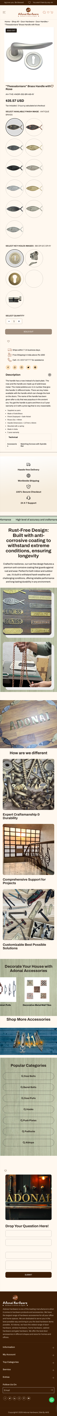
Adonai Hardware (30, 1412)
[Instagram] (19, 1398)
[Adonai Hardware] (28, 12)
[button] (4, 12)
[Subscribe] (52, 1390)
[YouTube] (28, 1398)
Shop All (15, 22)
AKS (47, 1412)
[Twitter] (28, 367)
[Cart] (51, 12)
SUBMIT (28, 1275)
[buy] (29, 54)
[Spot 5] (32, 1044)
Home (7, 22)
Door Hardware (27, 22)
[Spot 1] (27, 1044)
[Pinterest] (35, 367)
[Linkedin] (14, 1398)
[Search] (44, 12)
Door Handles (42, 22)
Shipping (21, 106)
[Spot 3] (37, 1044)
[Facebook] (8, 367)
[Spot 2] (41, 1042)
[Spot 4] (19, 1043)
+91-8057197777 (23, 360)
